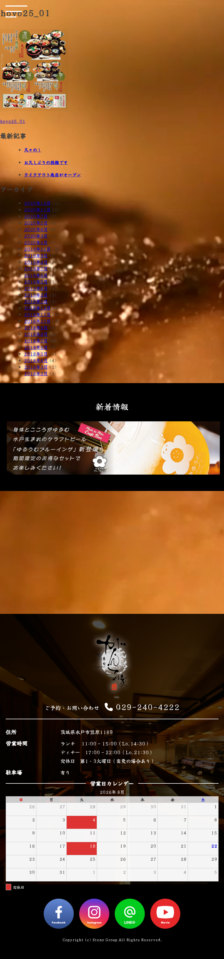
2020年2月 (36, 242)
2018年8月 (36, 334)
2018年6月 (36, 347)
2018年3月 (36, 366)
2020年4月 (36, 229)
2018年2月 (36, 373)
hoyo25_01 (12, 121)
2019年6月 (36, 275)
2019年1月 (36, 301)
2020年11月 (37, 209)
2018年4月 (36, 360)
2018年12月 (37, 307)
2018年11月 (37, 314)
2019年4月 (36, 288)
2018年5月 (36, 353)
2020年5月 (36, 222)
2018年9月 (36, 327)
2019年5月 (36, 281)
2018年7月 (36, 340)
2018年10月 (37, 321)
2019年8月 (36, 262)
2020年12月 (37, 203)
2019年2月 (36, 294)
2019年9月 (36, 255)
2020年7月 (36, 216)
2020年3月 (36, 235)
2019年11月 (37, 248)
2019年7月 (36, 268)
